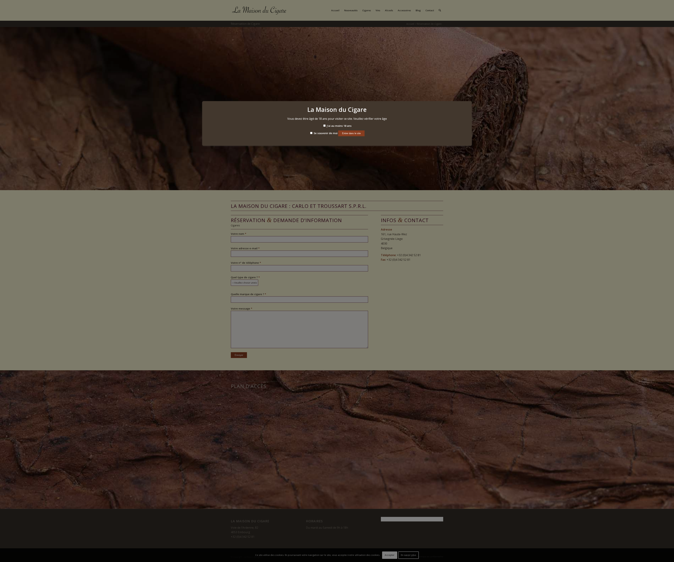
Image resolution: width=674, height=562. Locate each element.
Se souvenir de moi (325, 133)
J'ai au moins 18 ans (339, 125)
